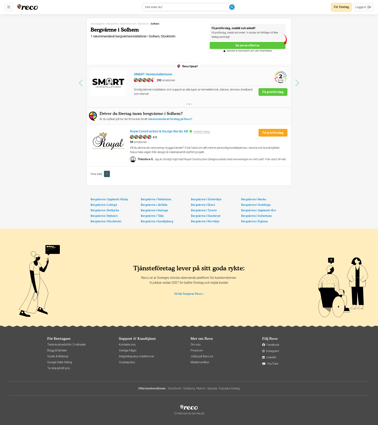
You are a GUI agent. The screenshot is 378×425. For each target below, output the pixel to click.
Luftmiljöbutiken (146, 74)
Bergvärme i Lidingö (104, 204)
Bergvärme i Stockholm (106, 221)
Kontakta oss (127, 344)
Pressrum (197, 350)
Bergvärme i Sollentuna (256, 215)
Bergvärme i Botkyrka (105, 210)
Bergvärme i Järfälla (154, 204)
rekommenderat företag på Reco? (170, 119)
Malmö (200, 388)
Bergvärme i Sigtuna (254, 221)
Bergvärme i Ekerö (203, 204)
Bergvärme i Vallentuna (156, 199)
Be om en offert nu (247, 45)
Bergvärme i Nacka (253, 199)
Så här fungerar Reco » (189, 293)
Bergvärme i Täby (152, 215)
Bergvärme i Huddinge (256, 204)
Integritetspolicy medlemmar (136, 356)
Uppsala (212, 388)
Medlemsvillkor (200, 362)
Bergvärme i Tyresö (204, 210)
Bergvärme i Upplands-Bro (258, 210)
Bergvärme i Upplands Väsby (109, 199)
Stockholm (175, 388)
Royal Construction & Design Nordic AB (159, 131)
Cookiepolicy (127, 362)
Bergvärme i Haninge (154, 210)
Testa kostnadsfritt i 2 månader (66, 344)
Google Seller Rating (59, 362)
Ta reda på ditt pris (58, 368)
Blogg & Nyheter (57, 350)
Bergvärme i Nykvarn (104, 215)
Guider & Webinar (58, 356)
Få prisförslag (273, 92)
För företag (341, 7)
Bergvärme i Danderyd (205, 215)
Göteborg (189, 388)
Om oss (196, 344)
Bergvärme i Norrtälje (205, 221)
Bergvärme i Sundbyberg (157, 221)
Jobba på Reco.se (202, 356)
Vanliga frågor (128, 350)
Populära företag (229, 388)
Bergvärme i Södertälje (206, 199)
